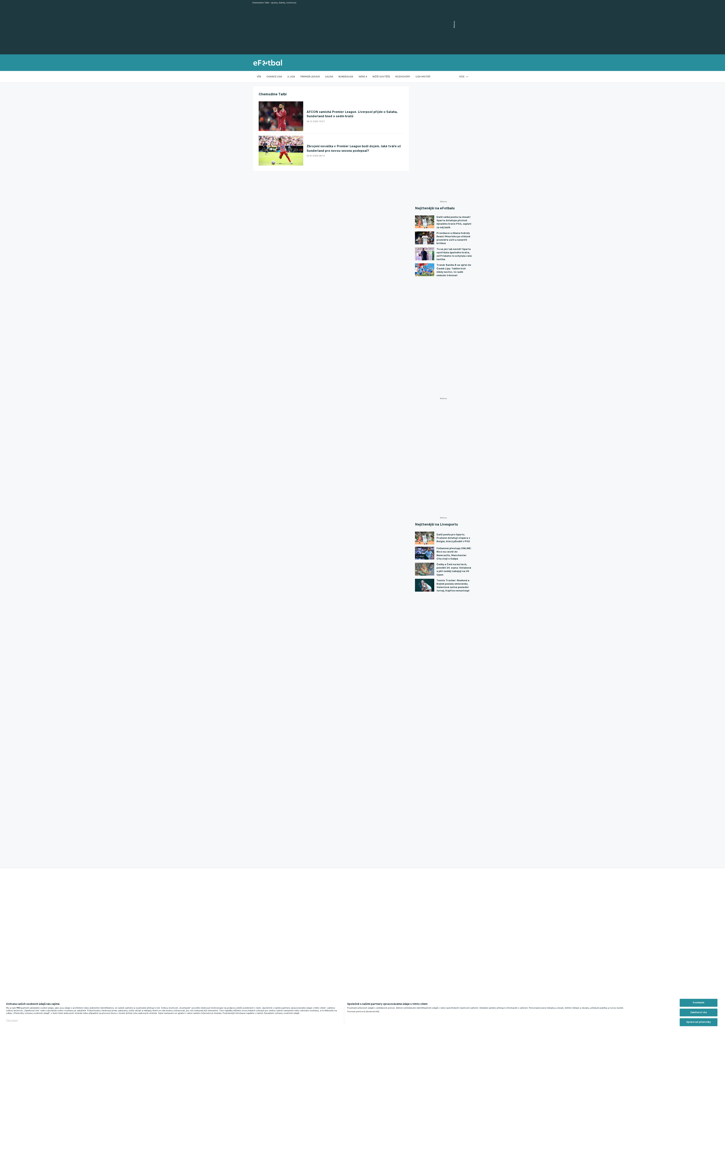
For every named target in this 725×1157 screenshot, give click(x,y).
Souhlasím (698, 1002)
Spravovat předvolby (698, 1022)
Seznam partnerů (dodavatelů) (363, 1011)
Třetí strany (12, 1020)
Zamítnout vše (698, 1012)
